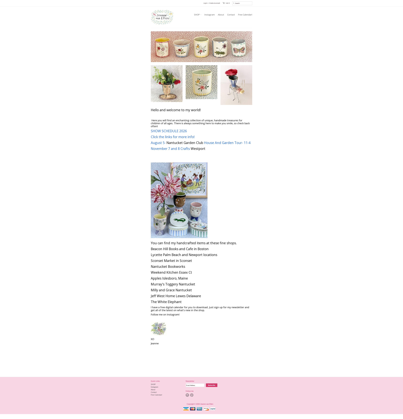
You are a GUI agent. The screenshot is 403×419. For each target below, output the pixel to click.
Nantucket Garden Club (184, 148)
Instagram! (173, 320)
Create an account (214, 3)
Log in (205, 3)
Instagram (154, 392)
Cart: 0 (228, 3)
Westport (198, 154)
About (153, 395)
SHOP (153, 390)
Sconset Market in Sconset (171, 266)
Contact (154, 398)
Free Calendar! (156, 400)
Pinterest (191, 400)
